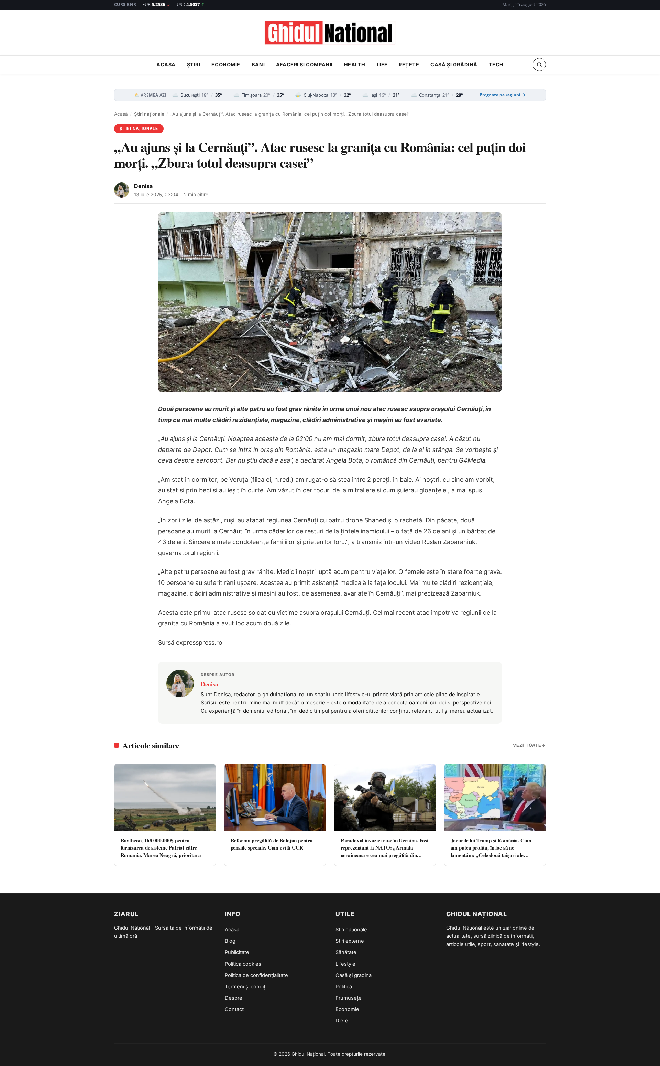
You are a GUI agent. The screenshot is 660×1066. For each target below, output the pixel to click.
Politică (344, 987)
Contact (234, 1009)
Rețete (409, 65)
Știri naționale (149, 114)
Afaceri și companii (304, 65)
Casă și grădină (453, 65)
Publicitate (237, 952)
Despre (233, 998)
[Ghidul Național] (330, 33)
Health (354, 65)
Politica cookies (243, 964)
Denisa (143, 185)
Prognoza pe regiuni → (503, 95)
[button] (539, 64)
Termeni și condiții (246, 987)
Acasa (166, 65)
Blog (230, 941)
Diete (342, 1021)
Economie (225, 65)
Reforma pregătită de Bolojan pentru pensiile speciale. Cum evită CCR (272, 843)
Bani (258, 65)
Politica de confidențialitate (256, 975)
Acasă (121, 114)
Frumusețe (349, 998)
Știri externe (350, 941)
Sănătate (346, 952)
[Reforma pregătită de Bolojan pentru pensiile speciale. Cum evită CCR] (275, 797)
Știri (193, 65)
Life (382, 65)
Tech (496, 65)
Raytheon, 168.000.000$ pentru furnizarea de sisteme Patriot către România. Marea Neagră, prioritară (161, 847)
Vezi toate (527, 745)
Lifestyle (345, 964)
